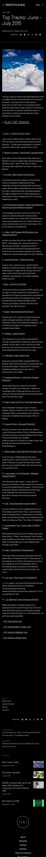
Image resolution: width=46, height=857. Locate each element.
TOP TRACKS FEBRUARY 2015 (15, 632)
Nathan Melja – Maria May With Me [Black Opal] (23, 451)
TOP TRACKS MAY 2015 (13, 621)
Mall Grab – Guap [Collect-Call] (17, 355)
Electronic (6, 701)
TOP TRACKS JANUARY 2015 (15, 638)
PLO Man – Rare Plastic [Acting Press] (19, 174)
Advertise (23, 841)
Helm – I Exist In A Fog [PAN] (15, 284)
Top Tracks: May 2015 (11, 772)
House (5, 707)
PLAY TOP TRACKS (16, 122)
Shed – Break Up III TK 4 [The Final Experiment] (23, 402)
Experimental (8, 704)
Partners (23, 849)
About (23, 837)
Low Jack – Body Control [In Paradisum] (21, 577)
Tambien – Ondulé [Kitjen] (14, 333)
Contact (23, 845)
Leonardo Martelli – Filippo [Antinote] (19, 259)
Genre (4, 698)
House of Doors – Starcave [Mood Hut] (20, 424)
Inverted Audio (15, 4)
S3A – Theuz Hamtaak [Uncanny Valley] (20, 503)
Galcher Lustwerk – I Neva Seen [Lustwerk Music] (24, 152)
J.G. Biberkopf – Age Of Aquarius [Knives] (21, 599)
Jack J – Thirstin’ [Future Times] (17, 133)
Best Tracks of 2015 (10, 762)
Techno (5, 710)
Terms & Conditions (23, 853)
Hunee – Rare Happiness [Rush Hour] (18, 311)
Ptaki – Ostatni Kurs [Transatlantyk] (19, 550)
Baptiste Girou (9, 31)
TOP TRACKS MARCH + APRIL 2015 (17, 627)
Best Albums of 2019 (10, 801)
